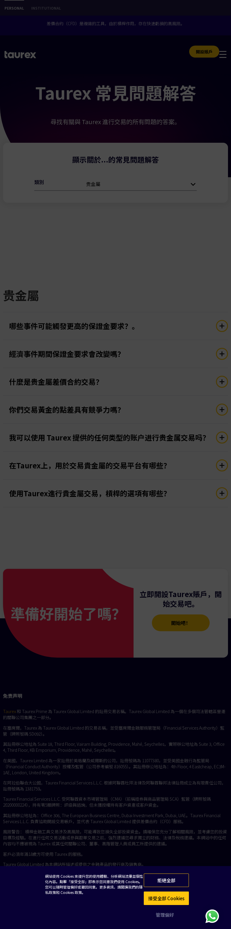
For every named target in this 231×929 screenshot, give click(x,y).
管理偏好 (165, 915)
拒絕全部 (166, 880)
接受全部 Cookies (166, 898)
